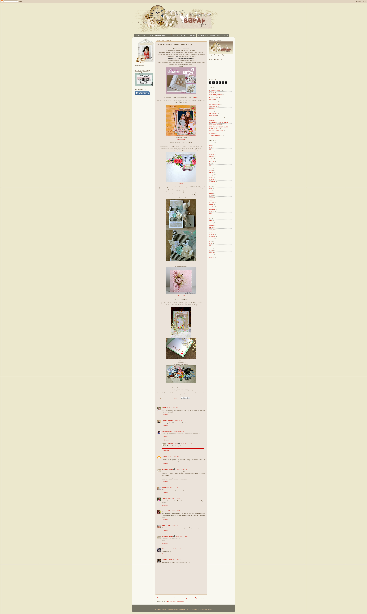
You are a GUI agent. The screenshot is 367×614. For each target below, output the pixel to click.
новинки (211, 108)
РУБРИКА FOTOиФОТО (216, 131)
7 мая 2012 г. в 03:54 (186, 443)
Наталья (164, 560)
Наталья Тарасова (167, 420)
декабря (211, 156)
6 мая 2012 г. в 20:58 (173, 456)
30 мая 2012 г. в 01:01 (182, 536)
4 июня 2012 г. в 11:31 (175, 549)
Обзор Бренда (213, 115)
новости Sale (213, 113)
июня (210, 147)
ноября (211, 152)
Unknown (164, 457)
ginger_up (165, 511)
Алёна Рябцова (181, 139)
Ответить (165, 414)
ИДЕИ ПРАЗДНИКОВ (215, 95)
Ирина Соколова (167, 431)
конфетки (212, 99)
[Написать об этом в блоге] (184, 398)
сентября (212, 181)
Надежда (164, 498)
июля (210, 145)
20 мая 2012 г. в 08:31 (174, 498)
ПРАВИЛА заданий (179, 35)
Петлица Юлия (182, 296)
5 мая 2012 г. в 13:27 (172, 407)
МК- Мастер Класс (214, 104)
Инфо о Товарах (213, 97)
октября (211, 154)
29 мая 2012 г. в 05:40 (172, 525)
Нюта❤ (164, 408)
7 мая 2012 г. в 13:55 (172, 487)
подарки (211, 120)
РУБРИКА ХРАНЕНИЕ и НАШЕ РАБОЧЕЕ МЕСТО (218, 127)
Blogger (210, 609)
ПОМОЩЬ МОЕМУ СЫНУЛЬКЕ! (219, 122)
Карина (181, 183)
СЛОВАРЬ (212, 133)
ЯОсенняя (165, 549)
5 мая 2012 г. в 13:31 (179, 420)
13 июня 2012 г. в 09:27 (174, 559)
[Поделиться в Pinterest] (189, 398)
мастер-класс (213, 102)
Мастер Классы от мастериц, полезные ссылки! (150, 35)
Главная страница (180, 598)
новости (211, 111)
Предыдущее (200, 598)
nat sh (163, 525)
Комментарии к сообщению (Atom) (177, 602)
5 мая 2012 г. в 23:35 (178, 431)
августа (211, 143)
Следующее (161, 598)
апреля (211, 168)
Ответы (166, 440)
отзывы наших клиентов (216, 118)
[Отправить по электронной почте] (182, 398)
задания (211, 92)
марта (211, 170)
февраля (211, 198)
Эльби (164, 487)
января (211, 172)
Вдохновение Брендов (215, 90)
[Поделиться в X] (186, 398)
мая (210, 149)
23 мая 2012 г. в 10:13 (174, 511)
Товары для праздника (215, 135)
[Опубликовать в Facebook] (187, 398)
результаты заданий (215, 125)
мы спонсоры (213, 106)
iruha (181, 264)
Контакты (192, 35)
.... (169, 35)
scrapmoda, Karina (172, 443)
